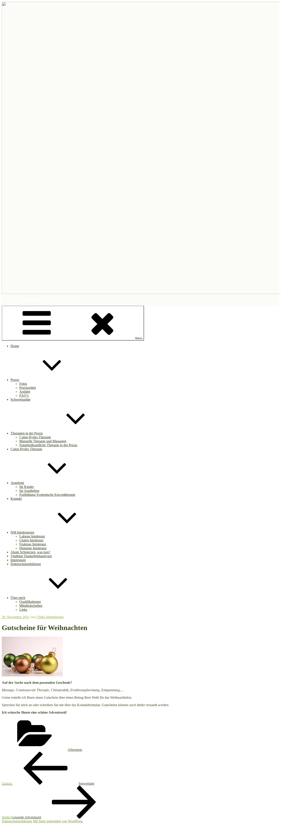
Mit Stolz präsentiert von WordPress (58, 821)
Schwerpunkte (21, 399)
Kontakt (16, 498)
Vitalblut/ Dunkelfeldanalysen (31, 556)
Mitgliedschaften (30, 605)
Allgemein (75, 750)
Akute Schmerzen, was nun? (30, 552)
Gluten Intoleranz (31, 540)
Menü (138, 338)
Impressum (18, 560)
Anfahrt (24, 391)
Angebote (17, 483)
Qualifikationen (30, 602)
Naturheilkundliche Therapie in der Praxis (48, 445)
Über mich (18, 598)
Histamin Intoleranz (33, 548)
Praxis (15, 380)
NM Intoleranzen (22, 532)
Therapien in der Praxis (27, 433)
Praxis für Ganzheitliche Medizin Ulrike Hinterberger (39, 300)
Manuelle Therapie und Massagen (42, 441)
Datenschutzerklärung (26, 564)
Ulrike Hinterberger (50, 617)
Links (23, 609)
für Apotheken (29, 491)
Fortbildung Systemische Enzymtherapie (47, 494)
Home (15, 346)
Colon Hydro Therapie (35, 437)
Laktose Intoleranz (32, 536)
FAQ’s (24, 395)
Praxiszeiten (27, 387)
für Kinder (26, 487)
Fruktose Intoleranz (32, 544)
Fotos (23, 384)
